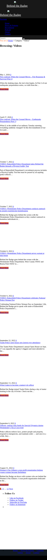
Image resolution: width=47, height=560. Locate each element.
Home (7, 23)
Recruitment (9, 28)
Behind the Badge (17, 5)
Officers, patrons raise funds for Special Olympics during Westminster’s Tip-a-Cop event (21, 426)
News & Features (11, 25)
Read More (4, 89)
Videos (20, 553)
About (7, 32)
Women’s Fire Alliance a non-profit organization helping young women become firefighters (21, 471)
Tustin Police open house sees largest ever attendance (20, 343)
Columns (40, 550)
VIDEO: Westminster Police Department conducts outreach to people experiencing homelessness (22, 210)
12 (8, 489)
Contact (8, 34)
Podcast (8, 30)
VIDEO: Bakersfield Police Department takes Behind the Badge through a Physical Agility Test (22, 165)
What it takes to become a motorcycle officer (17, 385)
